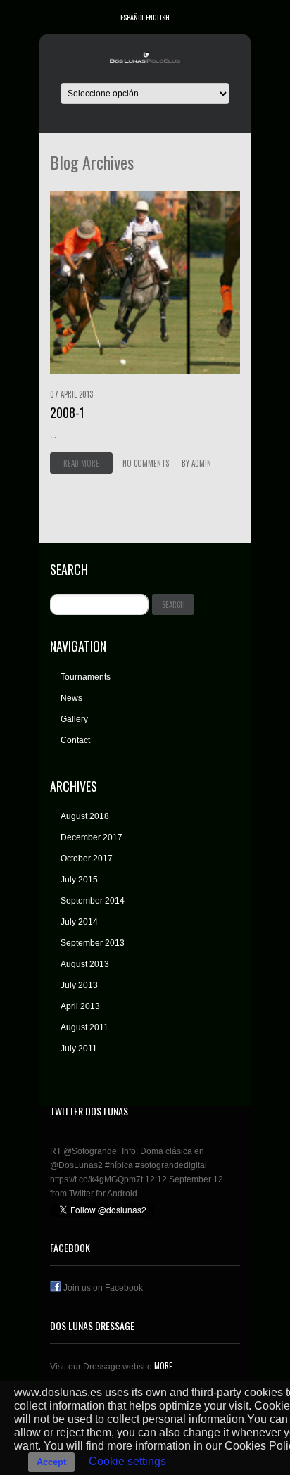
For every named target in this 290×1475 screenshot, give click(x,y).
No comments (145, 463)
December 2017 (91, 837)
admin (201, 463)
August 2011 (84, 1027)
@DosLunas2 (76, 1165)
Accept (51, 1462)
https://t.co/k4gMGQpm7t (96, 1179)
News (71, 698)
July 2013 (79, 985)
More (162, 1366)
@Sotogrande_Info (99, 1151)
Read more (81, 463)
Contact (75, 740)
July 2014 (79, 922)
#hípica (119, 1165)
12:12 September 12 (184, 1179)
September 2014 (93, 901)
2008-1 (67, 412)
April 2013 (80, 1006)
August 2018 (85, 816)
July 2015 (79, 880)
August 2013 (85, 964)
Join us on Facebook (102, 1288)
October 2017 (87, 858)
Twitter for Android (103, 1193)
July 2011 (79, 1048)
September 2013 (93, 943)
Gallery (74, 719)
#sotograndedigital (171, 1165)
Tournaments (86, 677)
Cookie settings (127, 1461)
